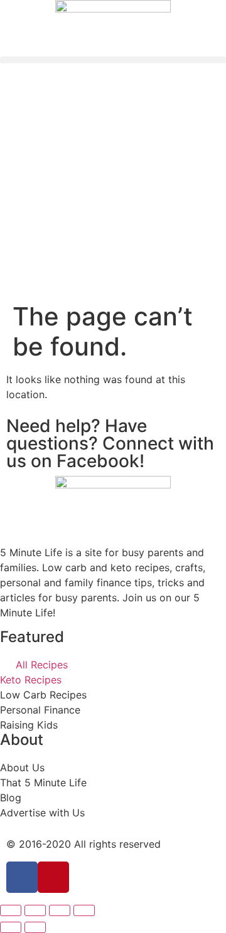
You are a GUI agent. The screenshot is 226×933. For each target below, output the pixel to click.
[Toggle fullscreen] (59, 910)
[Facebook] (22, 877)
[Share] (35, 910)
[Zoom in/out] (84, 910)
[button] (113, 59)
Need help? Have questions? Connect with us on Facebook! (110, 443)
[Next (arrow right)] (35, 927)
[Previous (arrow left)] (10, 927)
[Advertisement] (113, 182)
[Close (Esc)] (10, 910)
